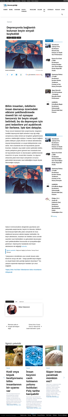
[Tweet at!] (12, 75)
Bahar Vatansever (10, 70)
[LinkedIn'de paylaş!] (16, 75)
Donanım (17, 9)
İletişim (11, 0)
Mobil (11, 9)
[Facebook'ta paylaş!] (7, 75)
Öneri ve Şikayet (35, 0)
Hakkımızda (2, 0)
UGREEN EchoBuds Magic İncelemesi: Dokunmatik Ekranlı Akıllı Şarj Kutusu (57, 107)
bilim (16, 301)
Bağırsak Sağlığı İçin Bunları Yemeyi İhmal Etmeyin (22, 251)
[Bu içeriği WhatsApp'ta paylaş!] (21, 75)
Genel (9, 22)
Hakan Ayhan (10, 405)
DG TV (44, 10)
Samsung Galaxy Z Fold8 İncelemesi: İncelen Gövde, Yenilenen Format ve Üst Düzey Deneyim (57, 80)
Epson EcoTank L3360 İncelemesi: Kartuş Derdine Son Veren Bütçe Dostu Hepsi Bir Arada (57, 64)
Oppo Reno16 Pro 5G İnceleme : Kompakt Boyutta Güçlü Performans (57, 94)
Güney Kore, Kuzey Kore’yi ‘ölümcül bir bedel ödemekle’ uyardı (33, 326)
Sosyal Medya (17, 0)
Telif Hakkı (24, 0)
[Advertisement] (24, 92)
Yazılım (57, 9)
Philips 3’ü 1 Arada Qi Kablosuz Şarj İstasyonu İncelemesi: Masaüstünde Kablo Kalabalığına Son (57, 205)
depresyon (21, 301)
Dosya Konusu (24, 10)
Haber (5, 9)
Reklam (28, 0)
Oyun (63, 9)
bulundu (24, 246)
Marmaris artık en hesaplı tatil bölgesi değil (13, 326)
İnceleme (33, 9)
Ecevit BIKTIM (50, 397)
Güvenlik (50, 9)
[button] (4, 377)
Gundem (14, 37)
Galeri (39, 9)
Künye (8, 0)
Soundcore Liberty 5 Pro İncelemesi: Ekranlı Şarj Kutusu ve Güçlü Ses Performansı (57, 49)
